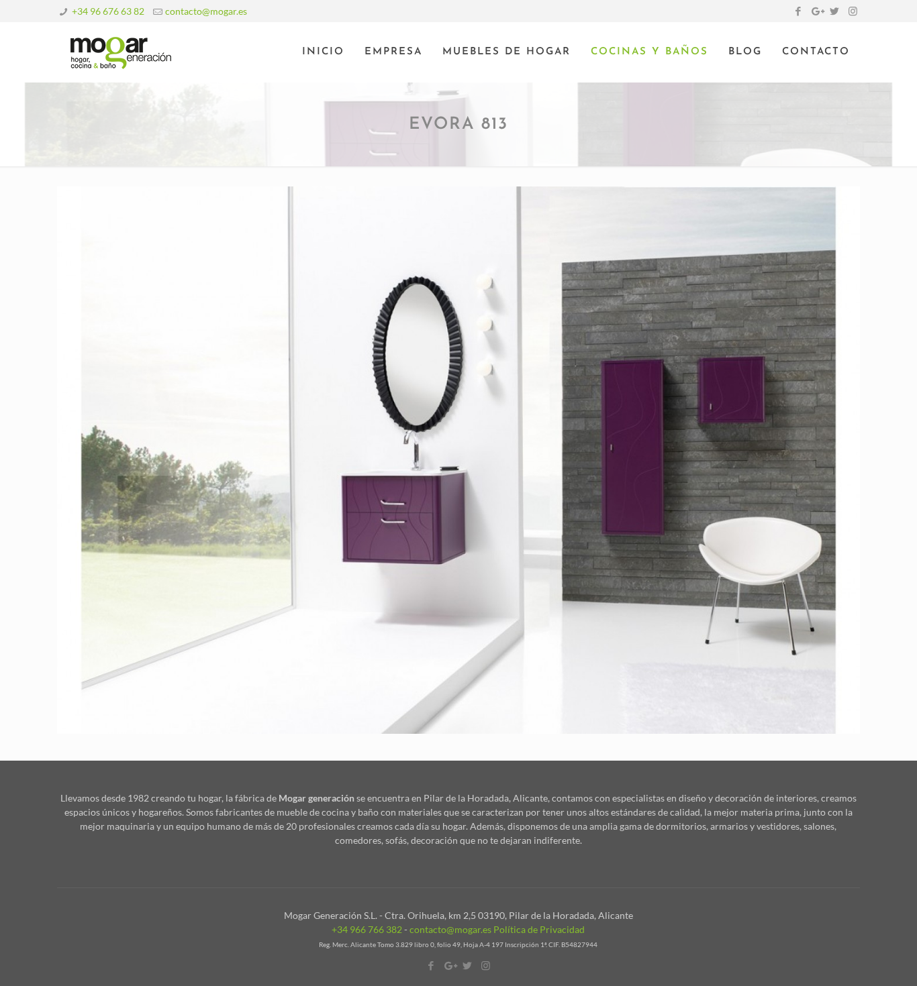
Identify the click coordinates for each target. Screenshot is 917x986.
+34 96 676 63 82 (108, 11)
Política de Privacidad (539, 929)
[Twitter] (835, 11)
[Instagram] (853, 11)
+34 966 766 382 (367, 929)
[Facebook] (798, 11)
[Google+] (817, 11)
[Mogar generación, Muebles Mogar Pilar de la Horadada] (120, 52)
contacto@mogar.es (206, 11)
